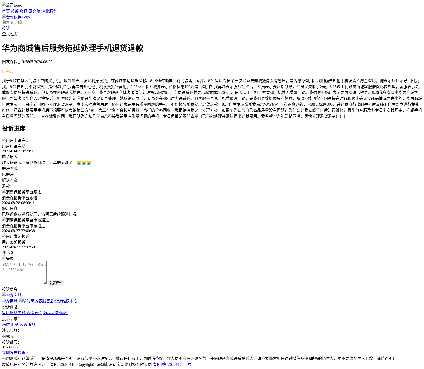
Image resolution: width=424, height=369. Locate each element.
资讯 (24, 11)
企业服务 (49, 11)
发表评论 (56, 283)
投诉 (15, 11)
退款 (15, 325)
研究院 (34, 11)
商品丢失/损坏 (55, 313)
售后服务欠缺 (14, 313)
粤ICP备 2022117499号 (172, 364)
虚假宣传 (34, 313)
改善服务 (27, 325)
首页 (6, 11)
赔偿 (6, 325)
